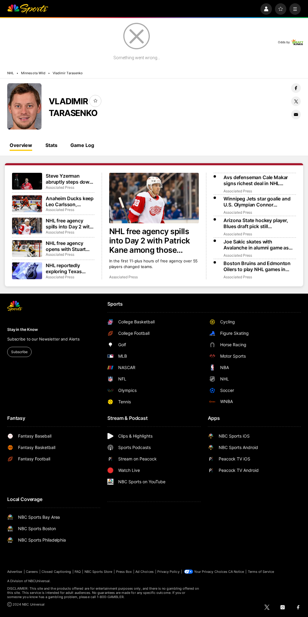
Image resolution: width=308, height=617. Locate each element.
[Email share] (296, 114)
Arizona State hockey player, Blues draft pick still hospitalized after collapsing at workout (258, 223)
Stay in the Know (22, 329)
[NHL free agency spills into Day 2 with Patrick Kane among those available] (154, 198)
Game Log (82, 145)
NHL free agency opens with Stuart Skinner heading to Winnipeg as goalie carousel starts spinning (67, 246)
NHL (10, 73)
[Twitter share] (296, 101)
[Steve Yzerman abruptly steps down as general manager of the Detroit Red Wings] (27, 181)
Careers (32, 572)
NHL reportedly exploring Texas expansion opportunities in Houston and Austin (68, 268)
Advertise (14, 572)
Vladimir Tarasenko (68, 73)
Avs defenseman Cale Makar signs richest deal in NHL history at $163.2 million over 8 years (258, 180)
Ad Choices (144, 572)
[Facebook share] (296, 88)
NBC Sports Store (98, 572)
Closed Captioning (56, 572)
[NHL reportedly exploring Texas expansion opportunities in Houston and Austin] (27, 270)
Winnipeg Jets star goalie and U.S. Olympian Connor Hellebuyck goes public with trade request (256, 202)
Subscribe (19, 352)
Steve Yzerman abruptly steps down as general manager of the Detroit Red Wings (69, 179)
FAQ (78, 572)
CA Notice (236, 572)
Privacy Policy (168, 572)
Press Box (124, 572)
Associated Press (123, 277)
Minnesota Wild (33, 73)
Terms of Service (261, 572)
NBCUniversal (39, 581)
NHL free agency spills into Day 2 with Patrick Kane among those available (149, 241)
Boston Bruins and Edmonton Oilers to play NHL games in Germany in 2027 (257, 266)
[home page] (27, 9)
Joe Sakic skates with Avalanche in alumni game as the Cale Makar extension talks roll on (258, 245)
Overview (21, 145)
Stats (51, 145)
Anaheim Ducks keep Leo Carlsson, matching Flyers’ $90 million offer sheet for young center (70, 201)
